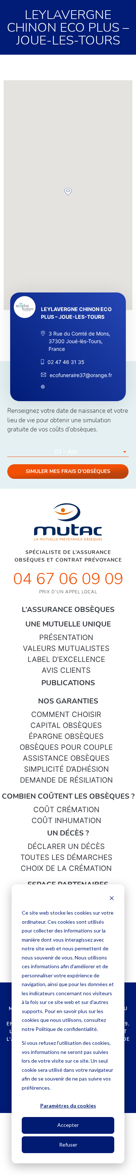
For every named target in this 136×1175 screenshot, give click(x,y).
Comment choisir (66, 714)
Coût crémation (66, 809)
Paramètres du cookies (68, 1105)
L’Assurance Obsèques (68, 609)
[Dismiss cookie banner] (111, 899)
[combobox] (68, 452)
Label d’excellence (66, 659)
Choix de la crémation (66, 868)
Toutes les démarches (66, 857)
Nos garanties (68, 701)
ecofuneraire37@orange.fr (81, 375)
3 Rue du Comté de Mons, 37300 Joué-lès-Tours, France (79, 341)
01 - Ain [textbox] (66, 451)
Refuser (68, 1144)
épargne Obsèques (66, 736)
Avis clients (66, 670)
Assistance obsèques (66, 758)
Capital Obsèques (66, 725)
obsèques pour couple (66, 747)
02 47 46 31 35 (66, 362)
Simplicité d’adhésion (66, 769)
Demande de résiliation (66, 780)
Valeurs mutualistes (66, 648)
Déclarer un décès (66, 846)
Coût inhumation (66, 820)
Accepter (68, 1125)
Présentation (66, 637)
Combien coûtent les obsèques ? (68, 796)
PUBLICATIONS (68, 683)
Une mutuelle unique (68, 624)
